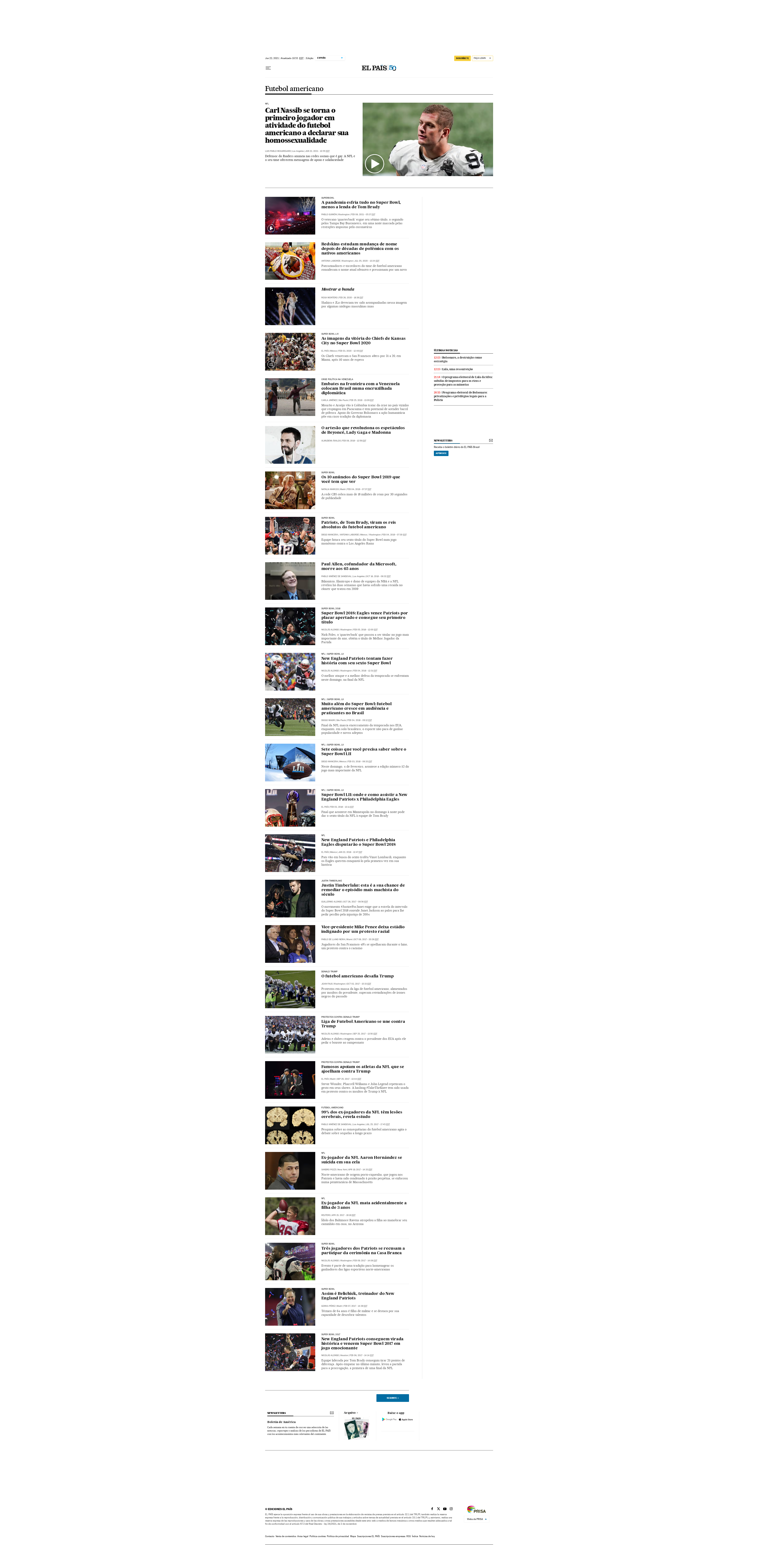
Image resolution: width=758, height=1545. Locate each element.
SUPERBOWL (327, 198)
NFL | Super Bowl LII (332, 654)
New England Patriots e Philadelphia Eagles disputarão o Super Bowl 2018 (358, 842)
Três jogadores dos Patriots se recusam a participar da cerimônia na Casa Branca (363, 1251)
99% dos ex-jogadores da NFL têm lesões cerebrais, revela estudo (361, 1114)
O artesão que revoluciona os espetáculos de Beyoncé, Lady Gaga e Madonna (363, 430)
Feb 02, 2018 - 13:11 (342, 807)
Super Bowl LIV (330, 334)
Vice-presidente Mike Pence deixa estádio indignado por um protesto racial (363, 929)
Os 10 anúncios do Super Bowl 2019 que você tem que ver (360, 479)
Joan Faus (326, 984)
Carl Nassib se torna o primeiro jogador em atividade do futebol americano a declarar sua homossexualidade (307, 125)
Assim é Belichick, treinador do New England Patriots (357, 1296)
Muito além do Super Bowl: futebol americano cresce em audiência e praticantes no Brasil (356, 708)
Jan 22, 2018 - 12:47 (350, 852)
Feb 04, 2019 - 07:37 (359, 489)
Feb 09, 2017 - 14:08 (365, 1260)
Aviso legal (302, 1536)
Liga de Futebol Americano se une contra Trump (363, 1024)
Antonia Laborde (330, 261)
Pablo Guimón (329, 214)
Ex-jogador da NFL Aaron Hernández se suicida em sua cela (361, 1160)
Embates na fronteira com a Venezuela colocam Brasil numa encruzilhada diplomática (360, 388)
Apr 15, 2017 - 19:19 (344, 1215)
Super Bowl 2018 (331, 608)
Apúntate (441, 453)
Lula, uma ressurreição (457, 369)
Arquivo (350, 1413)
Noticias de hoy (427, 1536)
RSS (408, 1536)
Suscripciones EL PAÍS (368, 1536)
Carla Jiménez (329, 400)
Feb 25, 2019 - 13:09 (362, 400)
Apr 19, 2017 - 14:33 (360, 1169)
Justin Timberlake (331, 881)
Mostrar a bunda (337, 290)
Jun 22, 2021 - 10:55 (317, 151)
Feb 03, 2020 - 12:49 (350, 351)
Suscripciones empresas (393, 1536)
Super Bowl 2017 (330, 1334)
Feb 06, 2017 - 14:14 (362, 1355)
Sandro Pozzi (328, 1169)
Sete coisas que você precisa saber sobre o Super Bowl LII (363, 752)
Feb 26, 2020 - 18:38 (351, 297)
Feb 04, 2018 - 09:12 (359, 720)
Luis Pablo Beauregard (278, 151)
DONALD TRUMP (329, 972)
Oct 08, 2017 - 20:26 (366, 939)
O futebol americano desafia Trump (357, 976)
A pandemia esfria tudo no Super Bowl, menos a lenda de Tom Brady (361, 205)
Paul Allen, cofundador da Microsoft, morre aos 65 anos (358, 566)
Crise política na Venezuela (337, 379)
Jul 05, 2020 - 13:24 (367, 261)
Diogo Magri (328, 720)
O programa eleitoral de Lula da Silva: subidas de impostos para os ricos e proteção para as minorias (463, 380)
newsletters (443, 440)
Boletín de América (281, 1422)
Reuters (325, 1215)
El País (325, 351)
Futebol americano (294, 89)
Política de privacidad (338, 1536)
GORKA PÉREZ (328, 1306)
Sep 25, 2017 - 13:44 (349, 1079)
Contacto (269, 1536)
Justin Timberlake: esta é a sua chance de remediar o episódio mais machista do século (363, 890)
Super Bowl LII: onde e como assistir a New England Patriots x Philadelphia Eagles (364, 797)
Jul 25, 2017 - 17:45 (378, 1124)
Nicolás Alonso (330, 629)
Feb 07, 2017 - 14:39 (355, 1306)
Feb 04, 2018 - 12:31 (365, 670)
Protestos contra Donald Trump (340, 1017)
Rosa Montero (329, 297)
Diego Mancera (329, 534)
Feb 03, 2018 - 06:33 (360, 761)
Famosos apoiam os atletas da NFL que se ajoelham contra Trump (362, 1069)
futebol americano (332, 1108)
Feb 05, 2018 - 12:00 (365, 629)
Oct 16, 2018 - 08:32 (378, 576)
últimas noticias (446, 350)
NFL (267, 104)
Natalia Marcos (330, 489)
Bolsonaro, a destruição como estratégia (458, 359)
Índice (415, 1536)
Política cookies (318, 1536)
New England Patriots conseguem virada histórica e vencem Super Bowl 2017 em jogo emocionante (362, 1343)
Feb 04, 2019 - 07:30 (394, 534)
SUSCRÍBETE (462, 58)
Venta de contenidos (286, 1536)
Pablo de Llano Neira (333, 939)
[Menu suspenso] (268, 68)
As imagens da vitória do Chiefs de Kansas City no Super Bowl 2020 (363, 341)
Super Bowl (328, 472)
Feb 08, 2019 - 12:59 (354, 440)
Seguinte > (393, 1398)
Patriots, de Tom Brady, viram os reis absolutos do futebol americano (358, 525)
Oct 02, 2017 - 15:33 (359, 984)
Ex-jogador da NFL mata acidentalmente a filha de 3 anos (364, 1205)
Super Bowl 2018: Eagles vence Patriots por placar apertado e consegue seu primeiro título (364, 617)
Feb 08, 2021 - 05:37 (363, 214)
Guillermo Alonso (331, 901)
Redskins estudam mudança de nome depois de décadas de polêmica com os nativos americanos (360, 248)
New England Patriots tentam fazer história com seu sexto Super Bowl (357, 661)
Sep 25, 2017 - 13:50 (365, 1034)
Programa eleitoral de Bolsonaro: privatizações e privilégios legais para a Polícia (461, 396)
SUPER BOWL (328, 1244)
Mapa (353, 1536)
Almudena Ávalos (331, 440)
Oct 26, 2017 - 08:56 (355, 901)
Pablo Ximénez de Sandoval (336, 576)
